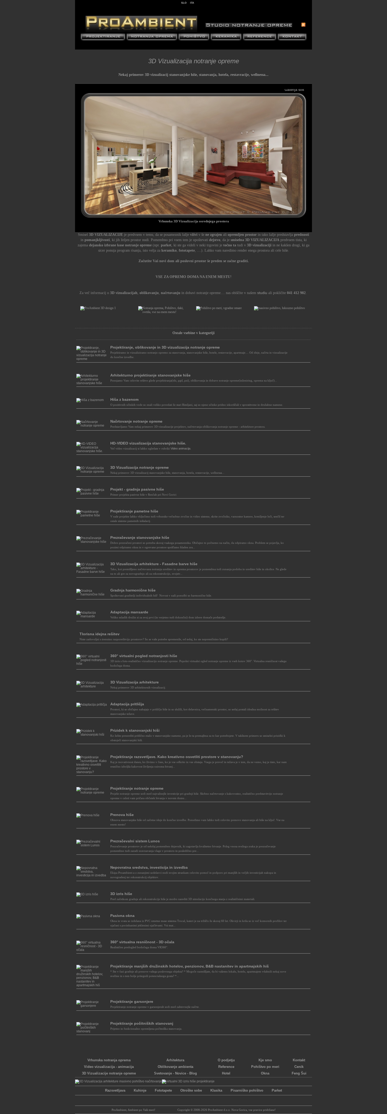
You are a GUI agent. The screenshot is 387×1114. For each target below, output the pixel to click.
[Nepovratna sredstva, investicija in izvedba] (91, 875)
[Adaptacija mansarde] (91, 616)
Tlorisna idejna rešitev (100, 634)
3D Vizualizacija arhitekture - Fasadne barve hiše (153, 564)
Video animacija (180, 448)
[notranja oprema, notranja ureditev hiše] (152, 37)
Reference (226, 1067)
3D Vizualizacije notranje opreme (109, 1073)
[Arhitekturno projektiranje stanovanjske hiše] (91, 383)
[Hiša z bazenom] (90, 400)
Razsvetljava (115, 1090)
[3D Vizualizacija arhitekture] (91, 686)
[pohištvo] (194, 37)
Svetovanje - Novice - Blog (175, 1073)
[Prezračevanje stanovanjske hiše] (91, 542)
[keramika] (226, 37)
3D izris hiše (121, 894)
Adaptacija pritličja (127, 704)
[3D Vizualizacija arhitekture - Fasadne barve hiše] (91, 572)
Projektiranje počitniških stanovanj (141, 1023)
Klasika (216, 1090)
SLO (184, 2)
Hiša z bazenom (124, 399)
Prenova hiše (122, 815)
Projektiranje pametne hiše (134, 511)
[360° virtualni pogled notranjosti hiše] (91, 664)
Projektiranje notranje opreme (136, 788)
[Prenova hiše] (88, 815)
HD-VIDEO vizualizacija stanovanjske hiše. (148, 443)
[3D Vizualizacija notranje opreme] (91, 471)
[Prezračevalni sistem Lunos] (91, 845)
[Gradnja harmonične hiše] (91, 594)
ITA (192, 2)
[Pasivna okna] (88, 916)
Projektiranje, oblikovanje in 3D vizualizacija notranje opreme (165, 347)
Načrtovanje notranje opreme (136, 421)
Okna (265, 1073)
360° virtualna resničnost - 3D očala (142, 942)
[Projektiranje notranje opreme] (91, 792)
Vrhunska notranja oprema (109, 1060)
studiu (262, 293)
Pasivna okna (122, 915)
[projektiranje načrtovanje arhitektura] (103, 37)
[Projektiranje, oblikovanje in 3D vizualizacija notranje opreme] (91, 359)
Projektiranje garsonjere (131, 1001)
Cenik (299, 1067)
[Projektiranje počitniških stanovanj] (91, 1031)
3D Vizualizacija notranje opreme (139, 467)
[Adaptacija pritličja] (91, 704)
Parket (277, 1090)
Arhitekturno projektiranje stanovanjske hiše (150, 375)
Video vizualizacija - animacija (109, 1067)
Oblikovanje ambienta (175, 1067)
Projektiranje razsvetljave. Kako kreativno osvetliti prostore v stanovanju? (176, 757)
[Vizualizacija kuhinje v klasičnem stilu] (118, 1081)
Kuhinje (140, 1090)
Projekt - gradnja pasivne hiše (137, 489)
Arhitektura (175, 1060)
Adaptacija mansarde (129, 612)
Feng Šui (299, 1073)
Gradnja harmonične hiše (133, 590)
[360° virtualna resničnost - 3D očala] (91, 950)
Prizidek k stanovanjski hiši (135, 730)
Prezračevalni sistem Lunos (135, 841)
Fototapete (163, 1090)
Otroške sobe (191, 1090)
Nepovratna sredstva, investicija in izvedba (149, 867)
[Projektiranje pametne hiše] (91, 515)
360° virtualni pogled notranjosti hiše (143, 656)
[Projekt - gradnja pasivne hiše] (91, 493)
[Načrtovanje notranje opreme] (91, 425)
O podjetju (226, 1060)
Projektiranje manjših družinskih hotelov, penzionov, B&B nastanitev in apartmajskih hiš (189, 966)
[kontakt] (292, 37)
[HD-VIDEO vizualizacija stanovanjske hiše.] (91, 451)
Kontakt (299, 1060)
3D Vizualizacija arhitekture (134, 682)
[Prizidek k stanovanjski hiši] (91, 734)
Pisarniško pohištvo (247, 1090)
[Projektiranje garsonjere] (91, 1006)
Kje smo (265, 1060)
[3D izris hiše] (87, 894)
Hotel (226, 1073)
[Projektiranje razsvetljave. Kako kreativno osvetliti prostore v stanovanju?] (91, 772)
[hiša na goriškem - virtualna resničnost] (188, 1081)
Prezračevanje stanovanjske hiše (139, 537)
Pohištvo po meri (265, 1067)
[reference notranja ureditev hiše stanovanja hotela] (259, 37)
